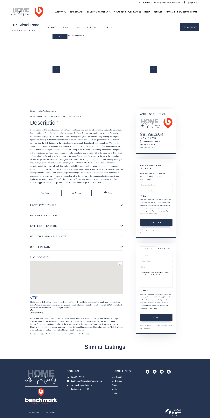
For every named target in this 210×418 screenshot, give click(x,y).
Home (32, 333)
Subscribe (156, 222)
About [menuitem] (114, 384)
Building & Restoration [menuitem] (99, 12)
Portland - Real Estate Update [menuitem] (181, 12)
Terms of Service (143, 328)
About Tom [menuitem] (60, 12)
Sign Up (194, 2)
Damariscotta (62, 333)
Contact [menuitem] (158, 12)
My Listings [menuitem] (117, 380)
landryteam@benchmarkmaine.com (168, 2)
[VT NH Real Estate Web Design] (173, 412)
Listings (40, 333)
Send (156, 317)
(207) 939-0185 (146, 2)
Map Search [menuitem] (117, 376)
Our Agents (151, 147)
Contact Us (143, 147)
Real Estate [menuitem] (76, 12)
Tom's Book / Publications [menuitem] (127, 12)
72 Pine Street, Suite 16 (81, 386)
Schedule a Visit (164, 248)
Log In (188, 2)
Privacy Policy (37, 312)
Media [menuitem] (147, 12)
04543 (71, 333)
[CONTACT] (189, 27)
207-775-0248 (148, 138)
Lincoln (52, 333)
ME (46, 333)
